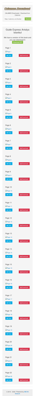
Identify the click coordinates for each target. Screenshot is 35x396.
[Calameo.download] (17, 8)
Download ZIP (17, 42)
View (9, 55)
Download (28, 19)
